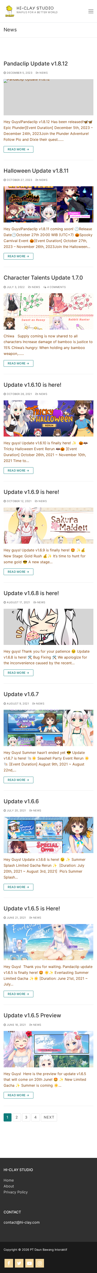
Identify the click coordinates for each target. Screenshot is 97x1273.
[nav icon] (90, 11)
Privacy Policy (16, 1192)
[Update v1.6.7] (48, 728)
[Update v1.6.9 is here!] (48, 526)
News (43, 72)
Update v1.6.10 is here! (32, 384)
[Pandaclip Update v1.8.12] (48, 97)
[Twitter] (19, 1263)
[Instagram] (39, 1263)
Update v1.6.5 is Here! (32, 908)
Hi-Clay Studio (35, 8)
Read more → (18, 149)
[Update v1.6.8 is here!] (48, 627)
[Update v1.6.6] (48, 835)
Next (49, 1117)
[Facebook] (9, 1263)
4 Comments (56, 287)
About (9, 1186)
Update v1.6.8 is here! (31, 593)
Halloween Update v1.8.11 (36, 170)
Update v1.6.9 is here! (31, 492)
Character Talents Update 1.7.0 (43, 277)
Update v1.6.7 (21, 694)
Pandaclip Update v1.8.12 (36, 63)
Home (9, 1180)
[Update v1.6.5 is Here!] (48, 942)
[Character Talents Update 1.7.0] (48, 311)
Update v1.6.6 (21, 801)
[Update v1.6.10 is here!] (48, 418)
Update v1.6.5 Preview (32, 1015)
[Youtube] (29, 1263)
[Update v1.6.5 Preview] (48, 1049)
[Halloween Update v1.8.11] (48, 204)
